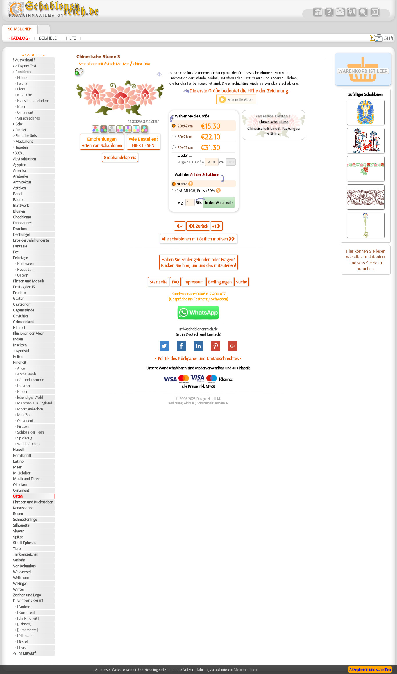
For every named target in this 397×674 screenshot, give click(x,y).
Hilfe (71, 38)
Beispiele (48, 38)
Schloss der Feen (30, 432)
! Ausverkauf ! (24, 60)
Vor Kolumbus (24, 565)
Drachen (20, 228)
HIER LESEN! (143, 145)
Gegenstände (23, 310)
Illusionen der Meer (28, 333)
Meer (21, 106)
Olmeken (20, 484)
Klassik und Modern (33, 100)
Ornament (25, 112)
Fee (16, 251)
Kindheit (19, 362)
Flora (21, 89)
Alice (21, 368)
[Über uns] (329, 15)
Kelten (18, 356)
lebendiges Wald (30, 397)
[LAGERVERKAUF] (28, 600)
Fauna (22, 83)
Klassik (18, 449)
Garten (18, 298)
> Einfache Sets (25, 135)
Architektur (22, 182)
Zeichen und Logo (27, 595)
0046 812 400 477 (211, 293)
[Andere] (24, 606)
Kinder (22, 391)
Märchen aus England (34, 403)
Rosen (18, 513)
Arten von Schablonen (102, 145)
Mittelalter (22, 472)
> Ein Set (19, 129)
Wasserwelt (22, 571)
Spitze (18, 536)
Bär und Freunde (30, 379)
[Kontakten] (340, 15)
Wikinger (20, 583)
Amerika (19, 170)
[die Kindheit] (28, 618)
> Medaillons (23, 141)
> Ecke (18, 123)
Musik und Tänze (26, 478)
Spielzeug (24, 438)
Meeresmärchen (30, 408)
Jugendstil (21, 350)
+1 (214, 226)
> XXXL (18, 153)
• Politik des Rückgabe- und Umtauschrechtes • (198, 358)
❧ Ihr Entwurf (24, 653)
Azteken (19, 187)
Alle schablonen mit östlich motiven (195, 239)
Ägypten (19, 164)
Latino (18, 461)
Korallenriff (22, 455)
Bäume (18, 199)
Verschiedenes (28, 118)
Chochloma (22, 217)
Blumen (19, 211)
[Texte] (22, 641)
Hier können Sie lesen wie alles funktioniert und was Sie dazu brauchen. (365, 259)
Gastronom (22, 304)
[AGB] (351, 15)
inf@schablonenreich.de (198, 328)
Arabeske (20, 176)
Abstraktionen (24, 158)
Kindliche (24, 94)
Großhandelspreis (120, 157)
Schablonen (20, 28)
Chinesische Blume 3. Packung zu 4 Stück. (273, 131)
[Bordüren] (26, 612)
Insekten (20, 344)
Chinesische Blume (273, 121)
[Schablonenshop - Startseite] (53, 16)
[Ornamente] (27, 629)
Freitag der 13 (24, 286)
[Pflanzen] (25, 635)
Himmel (19, 327)
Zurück (202, 226)
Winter (18, 589)
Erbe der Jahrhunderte (31, 240)
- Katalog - (19, 38)
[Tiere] (22, 647)
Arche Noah (26, 374)
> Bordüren (22, 71)
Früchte (19, 292)
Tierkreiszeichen (25, 554)
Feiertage (20, 257)
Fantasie (20, 246)
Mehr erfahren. (246, 669)
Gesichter (20, 315)
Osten (18, 496)
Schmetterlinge (25, 519)
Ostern (22, 275)
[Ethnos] (24, 624)
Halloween (25, 263)
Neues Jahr (26, 269)
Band (17, 193)
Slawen (18, 531)
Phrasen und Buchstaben (33, 501)
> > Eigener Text (25, 65)
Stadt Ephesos (24, 542)
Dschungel (21, 234)
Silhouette (21, 525)
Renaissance (23, 507)
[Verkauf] (317, 15)
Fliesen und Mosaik (28, 280)
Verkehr (19, 560)
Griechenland (23, 321)
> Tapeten (20, 147)
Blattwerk (21, 205)
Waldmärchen (28, 443)
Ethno (22, 77)
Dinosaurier (22, 222)
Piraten (23, 426)
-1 (182, 226)
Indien (18, 339)
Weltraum (21, 577)
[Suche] (363, 15)
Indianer (24, 385)
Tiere (17, 548)
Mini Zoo (24, 414)
